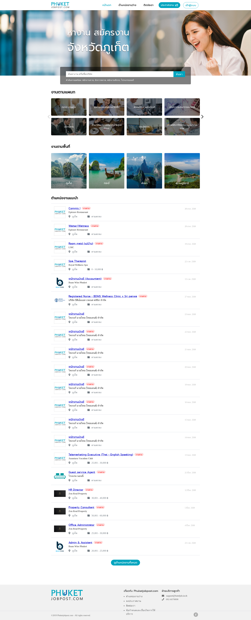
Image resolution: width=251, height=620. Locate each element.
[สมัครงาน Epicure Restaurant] (60, 212)
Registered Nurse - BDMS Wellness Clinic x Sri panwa (103, 296)
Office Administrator (81, 525)
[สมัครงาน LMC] (60, 247)
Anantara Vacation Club (81, 458)
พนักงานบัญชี (76, 314)
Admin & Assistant (80, 542)
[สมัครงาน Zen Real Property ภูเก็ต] (60, 493)
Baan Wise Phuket (78, 282)
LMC (71, 247)
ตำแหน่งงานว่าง (134, 596)
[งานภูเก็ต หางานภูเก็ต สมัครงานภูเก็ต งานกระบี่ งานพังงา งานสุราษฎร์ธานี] (60, 7)
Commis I (74, 208)
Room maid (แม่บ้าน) (81, 243)
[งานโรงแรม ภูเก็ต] (196, 616)
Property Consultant (81, 507)
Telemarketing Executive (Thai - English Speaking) (101, 454)
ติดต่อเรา (130, 605)
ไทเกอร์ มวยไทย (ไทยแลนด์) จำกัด (86, 317)
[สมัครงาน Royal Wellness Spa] (60, 265)
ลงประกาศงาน (133, 601)
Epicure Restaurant (78, 212)
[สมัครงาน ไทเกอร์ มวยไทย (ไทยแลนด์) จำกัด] (60, 317)
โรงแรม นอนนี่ (76, 476)
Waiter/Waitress (79, 226)
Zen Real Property (78, 493)
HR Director (76, 489)
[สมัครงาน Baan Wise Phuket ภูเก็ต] (60, 282)
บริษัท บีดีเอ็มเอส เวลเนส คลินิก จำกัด (87, 300)
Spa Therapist (77, 261)
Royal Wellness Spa (78, 265)
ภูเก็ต (74, 216)
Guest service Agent (82, 472)
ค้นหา (179, 74)
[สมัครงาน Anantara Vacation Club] (60, 458)
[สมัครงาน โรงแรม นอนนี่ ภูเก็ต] (60, 476)
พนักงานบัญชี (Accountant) (85, 278)
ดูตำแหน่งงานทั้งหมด (125, 562)
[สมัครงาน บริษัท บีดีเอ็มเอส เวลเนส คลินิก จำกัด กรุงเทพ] (60, 300)
